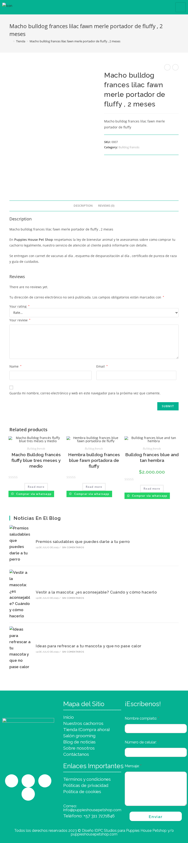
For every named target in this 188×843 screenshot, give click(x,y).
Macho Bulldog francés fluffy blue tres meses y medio (36, 460)
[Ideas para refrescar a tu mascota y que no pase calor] (20, 648)
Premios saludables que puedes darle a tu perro (83, 541)
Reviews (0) (106, 206)
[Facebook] (45, 781)
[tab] (83, 206)
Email (102, 366)
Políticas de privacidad (85, 785)
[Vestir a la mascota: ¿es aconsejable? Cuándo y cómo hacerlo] (20, 594)
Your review (19, 320)
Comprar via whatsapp (33, 494)
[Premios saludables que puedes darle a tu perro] (20, 543)
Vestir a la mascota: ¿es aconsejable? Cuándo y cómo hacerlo (96, 592)
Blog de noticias (79, 741)
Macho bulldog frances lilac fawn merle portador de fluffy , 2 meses (75, 41)
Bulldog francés (129, 147)
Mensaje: (133, 766)
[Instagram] (11, 781)
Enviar (156, 816)
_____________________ (92, 707)
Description (83, 206)
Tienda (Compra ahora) (86, 729)
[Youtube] (28, 794)
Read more (36, 487)
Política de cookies (82, 791)
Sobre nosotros (79, 748)
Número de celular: (142, 742)
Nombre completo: (142, 718)
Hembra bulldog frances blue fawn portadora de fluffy (94, 460)
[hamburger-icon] (180, 7)
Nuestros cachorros (83, 723)
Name (15, 366)
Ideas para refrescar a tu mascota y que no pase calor (88, 646)
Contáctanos (76, 754)
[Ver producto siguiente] (175, 67)
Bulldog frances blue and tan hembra (152, 457)
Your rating (19, 306)
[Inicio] (10, 41)
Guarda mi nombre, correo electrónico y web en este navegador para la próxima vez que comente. (84, 393)
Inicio (68, 717)
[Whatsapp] (28, 781)
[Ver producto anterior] (167, 67)
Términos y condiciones (87, 779)
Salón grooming (79, 735)
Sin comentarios (73, 547)
